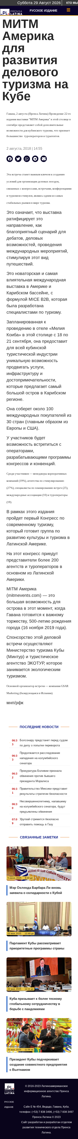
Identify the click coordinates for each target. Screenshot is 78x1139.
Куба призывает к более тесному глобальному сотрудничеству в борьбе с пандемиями (36, 1004)
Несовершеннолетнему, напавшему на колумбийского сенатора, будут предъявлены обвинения (43, 806)
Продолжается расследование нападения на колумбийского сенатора (40, 758)
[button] (9, 159)
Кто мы (72, 3)
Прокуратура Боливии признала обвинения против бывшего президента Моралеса (41, 776)
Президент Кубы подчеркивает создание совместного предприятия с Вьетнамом (38, 1064)
